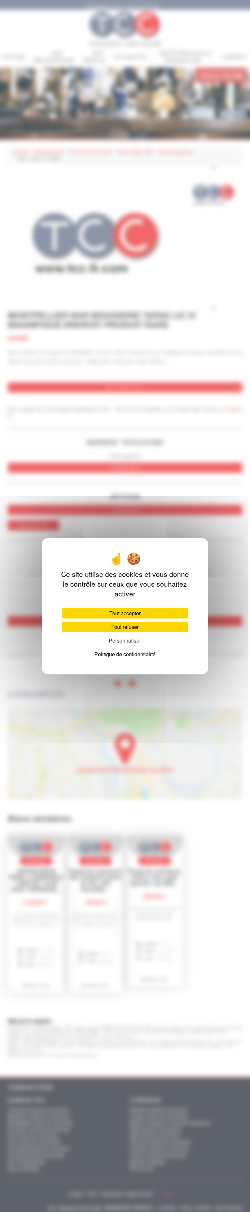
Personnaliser (125, 640)
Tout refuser (125, 627)
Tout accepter (125, 613)
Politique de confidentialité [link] (125, 654)
